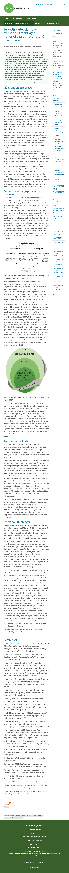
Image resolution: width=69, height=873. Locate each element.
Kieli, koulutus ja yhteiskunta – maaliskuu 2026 (58, 253)
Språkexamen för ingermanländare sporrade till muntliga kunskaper (59, 161)
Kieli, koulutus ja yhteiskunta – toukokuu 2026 (58, 245)
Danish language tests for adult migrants (59, 122)
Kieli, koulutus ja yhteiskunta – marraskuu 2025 (58, 270)
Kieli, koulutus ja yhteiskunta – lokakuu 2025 (58, 279)
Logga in (62, 5)
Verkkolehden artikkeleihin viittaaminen (57, 219)
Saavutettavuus (34, 867)
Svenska (49, 4)
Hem (6, 19)
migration (40, 815)
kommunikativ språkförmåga (29, 815)
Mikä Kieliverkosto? (17, 19)
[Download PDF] (6, 807)
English (42, 4)
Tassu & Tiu (39, 23)
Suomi (37, 4)
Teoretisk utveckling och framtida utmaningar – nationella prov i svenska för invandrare (59, 146)
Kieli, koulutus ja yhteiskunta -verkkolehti (18, 23)
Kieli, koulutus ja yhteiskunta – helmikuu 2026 (58, 262)
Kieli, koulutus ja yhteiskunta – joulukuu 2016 (57, 98)
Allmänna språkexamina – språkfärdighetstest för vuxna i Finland (59, 174)
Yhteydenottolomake (34, 829)
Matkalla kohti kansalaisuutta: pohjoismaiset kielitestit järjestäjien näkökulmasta (59, 110)
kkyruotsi (20, 818)
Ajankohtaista (31, 19)
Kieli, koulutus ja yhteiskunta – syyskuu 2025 (58, 287)
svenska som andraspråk (10, 818)
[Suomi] (17, 8)
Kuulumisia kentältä (52, 23)
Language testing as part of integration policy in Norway (59, 132)
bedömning (17, 815)
